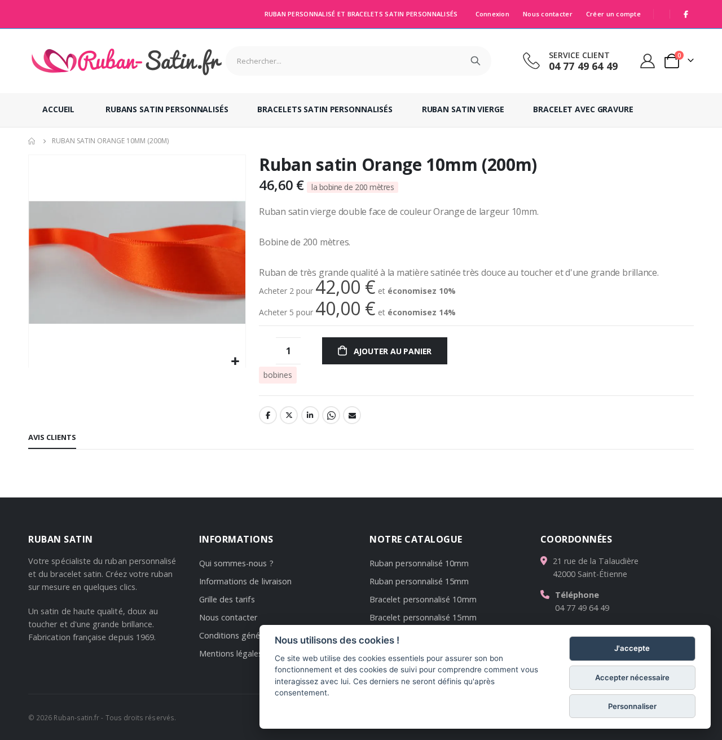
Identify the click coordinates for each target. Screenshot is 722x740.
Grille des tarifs (227, 599)
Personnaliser (632, 706)
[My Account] (648, 61)
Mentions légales (231, 653)
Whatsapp (331, 415)
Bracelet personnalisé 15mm (423, 617)
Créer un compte (613, 14)
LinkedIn (310, 415)
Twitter (289, 415)
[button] (235, 362)
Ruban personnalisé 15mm (419, 581)
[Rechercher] (475, 61)
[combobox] (358, 61)
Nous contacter (548, 14)
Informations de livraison (245, 581)
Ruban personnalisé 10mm (419, 563)
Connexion (492, 14)
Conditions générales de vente (256, 635)
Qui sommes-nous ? (236, 563)
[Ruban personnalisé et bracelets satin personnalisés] (127, 61)
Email (352, 415)
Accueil (32, 141)
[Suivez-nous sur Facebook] (686, 14)
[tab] (52, 437)
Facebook (268, 415)
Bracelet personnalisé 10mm (423, 599)
